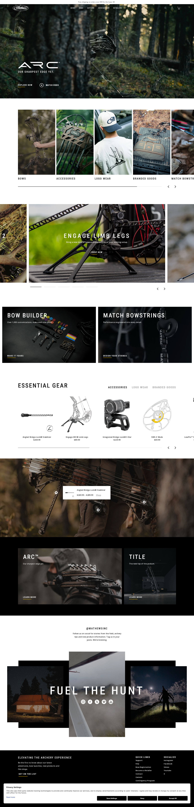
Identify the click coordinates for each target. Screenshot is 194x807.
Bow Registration (143, 767)
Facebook (168, 764)
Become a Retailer (144, 770)
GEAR (81, 8)
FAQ (137, 764)
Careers (139, 777)
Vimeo (166, 767)
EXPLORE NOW (25, 85)
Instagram (168, 760)
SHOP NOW (96, 252)
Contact (139, 774)
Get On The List (27, 774)
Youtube (167, 770)
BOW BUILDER (103, 8)
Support (139, 760)
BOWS (73, 8)
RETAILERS (117, 8)
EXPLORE (90, 8)
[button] (165, 8)
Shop (98, 495)
